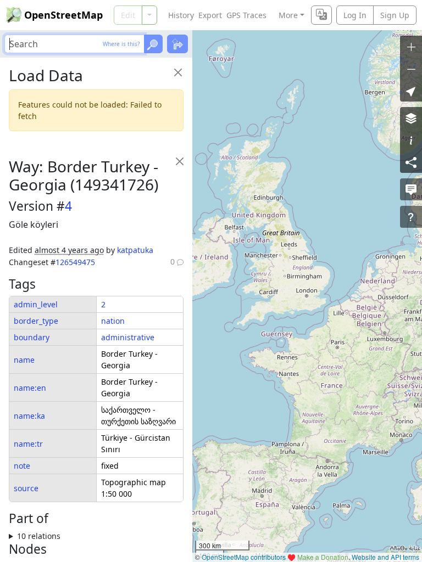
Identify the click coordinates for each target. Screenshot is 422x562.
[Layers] (411, 118)
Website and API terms (385, 556)
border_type (36, 321)
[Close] (178, 72)
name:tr (28, 444)
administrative (127, 337)
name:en (30, 388)
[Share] (411, 162)
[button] (411, 91)
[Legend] (411, 140)
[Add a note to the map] (411, 189)
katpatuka (135, 250)
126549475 (75, 262)
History (181, 15)
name (24, 360)
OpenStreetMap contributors (244, 556)
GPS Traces (246, 15)
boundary (31, 337)
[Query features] (411, 217)
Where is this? (121, 44)
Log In (355, 15)
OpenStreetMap (63, 14)
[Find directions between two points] (177, 44)
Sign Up (394, 15)
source (26, 488)
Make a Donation (322, 556)
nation (113, 321)
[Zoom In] (411, 47)
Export (210, 15)
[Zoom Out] (411, 69)
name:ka (29, 416)
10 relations (38, 536)
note (22, 465)
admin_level (36, 304)
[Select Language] (321, 15)
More (288, 15)
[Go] (153, 44)
